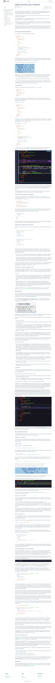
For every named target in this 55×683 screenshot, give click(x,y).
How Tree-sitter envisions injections (8, 12)
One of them (26, 642)
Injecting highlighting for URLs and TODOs (9, 23)
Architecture (5, 15)
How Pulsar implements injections (8, 13)
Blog (4, 7)
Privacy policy (40, 675)
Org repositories (24, 677)
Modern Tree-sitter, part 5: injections (9, 9)
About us (23, 676)
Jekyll (24, 638)
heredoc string (33, 211)
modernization (46, 8)
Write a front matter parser (20, 650)
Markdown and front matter (8, 24)
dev (16, 8)
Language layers (6, 11)
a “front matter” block (23, 639)
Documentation (8, 676)
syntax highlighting (37, 369)
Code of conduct (40, 676)
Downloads (7, 675)
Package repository (8, 677)
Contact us (39, 677)
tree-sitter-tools (37, 298)
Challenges (5, 16)
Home (5, 6)
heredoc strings (26, 282)
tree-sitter (50, 8)
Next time (5, 25)
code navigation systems (35, 664)
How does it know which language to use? (9, 14)
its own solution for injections (43, 196)
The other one (45, 643)
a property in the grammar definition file (25, 288)
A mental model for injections (8, 10)
